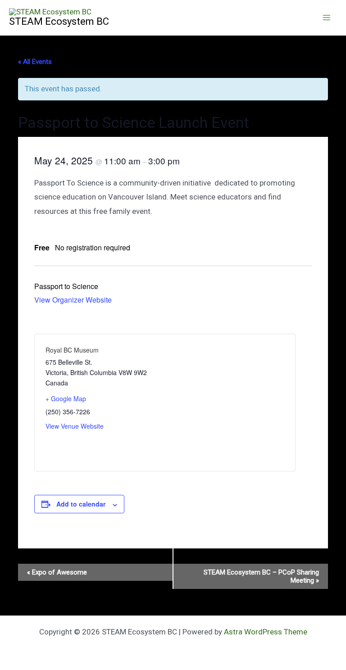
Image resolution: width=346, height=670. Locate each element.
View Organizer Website (73, 299)
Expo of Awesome (57, 572)
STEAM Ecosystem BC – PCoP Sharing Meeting (261, 576)
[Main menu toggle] (327, 17)
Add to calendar (80, 503)
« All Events (35, 62)
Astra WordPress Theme (265, 631)
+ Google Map (66, 398)
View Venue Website (75, 425)
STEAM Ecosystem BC (59, 21)
